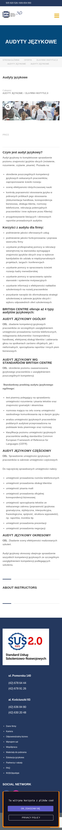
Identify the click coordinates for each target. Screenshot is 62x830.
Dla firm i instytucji (47, 60)
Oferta (28, 60)
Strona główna (11, 60)
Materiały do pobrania (16, 752)
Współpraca (11, 747)
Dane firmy (11, 726)
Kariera (9, 731)
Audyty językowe (16, 64)
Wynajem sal (12, 742)
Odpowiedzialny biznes (17, 736)
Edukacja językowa (15, 757)
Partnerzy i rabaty (14, 762)
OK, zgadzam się (30, 808)
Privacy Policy (31, 817)
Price (6, 135)
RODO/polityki (12, 773)
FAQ (8, 768)
